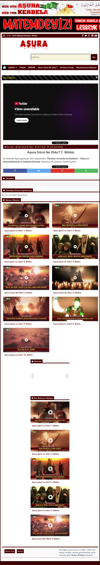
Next (67, 375)
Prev (32, 375)
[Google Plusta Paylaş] (62, 171)
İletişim (20, 551)
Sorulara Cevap (67, 67)
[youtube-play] (96, 36)
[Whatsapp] (86, 171)
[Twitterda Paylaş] (39, 171)
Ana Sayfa (10, 147)
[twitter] (86, 36)
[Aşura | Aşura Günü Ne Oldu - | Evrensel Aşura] (34, 44)
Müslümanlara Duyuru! (86, 67)
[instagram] (92, 36)
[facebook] (82, 36)
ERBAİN (31, 67)
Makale (23, 73)
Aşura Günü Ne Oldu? (47, 67)
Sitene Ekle (9, 551)
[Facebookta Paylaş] (15, 171)
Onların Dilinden (10, 73)
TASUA (22, 67)
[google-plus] (89, 36)
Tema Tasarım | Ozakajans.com (50, 563)
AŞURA (11, 67)
